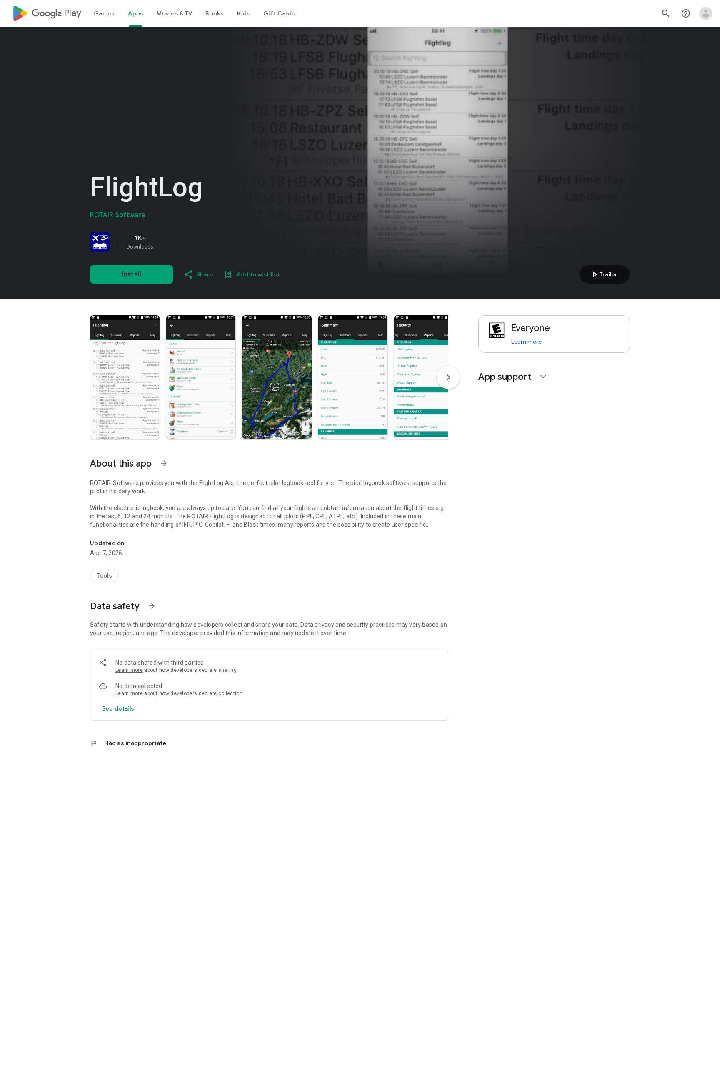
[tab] (104, 13)
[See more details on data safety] (118, 708)
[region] (206, 242)
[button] (125, 377)
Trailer (604, 274)
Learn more (129, 670)
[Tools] (104, 575)
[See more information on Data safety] (152, 606)
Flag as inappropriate (128, 743)
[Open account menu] (706, 13)
